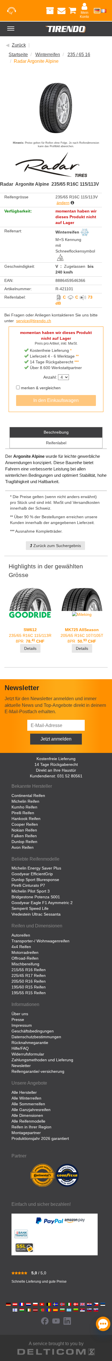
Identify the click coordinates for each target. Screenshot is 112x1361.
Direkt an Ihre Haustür (56, 770)
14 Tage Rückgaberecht (56, 764)
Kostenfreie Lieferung (56, 758)
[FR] (103, 11)
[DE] (97, 11)
